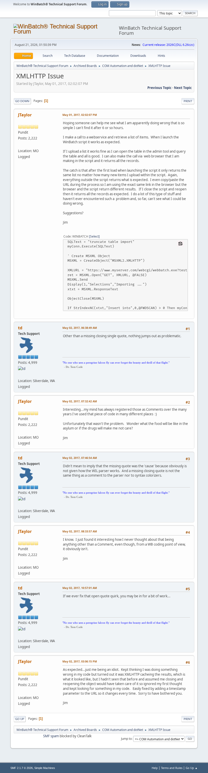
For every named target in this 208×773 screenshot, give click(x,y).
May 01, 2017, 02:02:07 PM (79, 115)
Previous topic (159, 87)
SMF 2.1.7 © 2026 (21, 767)
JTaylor (25, 115)
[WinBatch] (20, 374)
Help (155, 768)
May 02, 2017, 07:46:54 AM (79, 458)
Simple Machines (44, 767)
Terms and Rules (171, 768)
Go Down (22, 101)
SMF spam (51, 736)
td (20, 328)
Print (188, 101)
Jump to (126, 738)
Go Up (19, 719)
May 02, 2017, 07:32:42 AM (79, 401)
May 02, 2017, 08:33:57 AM (79, 531)
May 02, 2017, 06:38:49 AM (79, 328)
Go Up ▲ (192, 768)
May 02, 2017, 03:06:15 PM (79, 661)
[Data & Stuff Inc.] (20, 144)
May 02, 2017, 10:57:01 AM (79, 588)
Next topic (183, 87)
